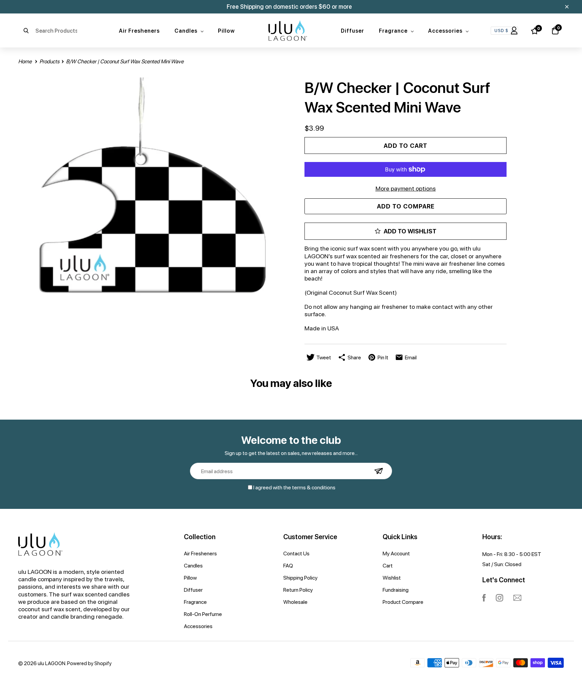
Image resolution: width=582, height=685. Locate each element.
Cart (388, 565)
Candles (187, 30)
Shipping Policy (300, 577)
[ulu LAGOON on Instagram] (499, 597)
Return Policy (298, 589)
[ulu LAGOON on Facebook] (484, 597)
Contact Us (296, 553)
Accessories (446, 30)
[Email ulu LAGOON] (517, 598)
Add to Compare (405, 206)
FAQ (288, 565)
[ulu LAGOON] (287, 30)
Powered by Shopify (89, 663)
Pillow (226, 30)
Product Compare (403, 602)
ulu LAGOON (51, 663)
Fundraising (396, 589)
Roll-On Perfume (203, 614)
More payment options (406, 188)
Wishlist (392, 577)
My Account (396, 553)
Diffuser (352, 30)
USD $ (501, 30)
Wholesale (295, 602)
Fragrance (394, 30)
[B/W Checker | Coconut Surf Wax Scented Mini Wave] (152, 191)
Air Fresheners (139, 30)
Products (49, 61)
